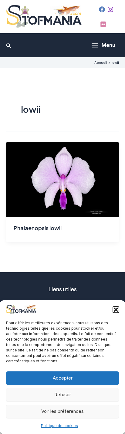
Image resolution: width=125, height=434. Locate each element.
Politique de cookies (59, 425)
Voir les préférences (62, 411)
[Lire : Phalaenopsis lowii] (62, 179)
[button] (116, 310)
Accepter (63, 378)
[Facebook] (102, 9)
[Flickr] (103, 24)
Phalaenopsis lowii (38, 227)
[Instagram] (110, 9)
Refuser (62, 394)
